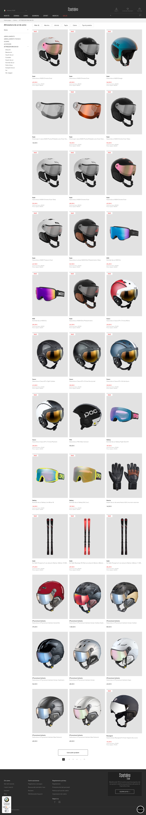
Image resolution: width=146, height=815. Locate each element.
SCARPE (6, 41)
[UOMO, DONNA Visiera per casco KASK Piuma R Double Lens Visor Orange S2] (87, 112)
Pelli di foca (9, 65)
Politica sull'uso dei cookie (60, 790)
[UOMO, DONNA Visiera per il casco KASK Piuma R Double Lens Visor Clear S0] (50, 112)
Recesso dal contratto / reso (36, 787)
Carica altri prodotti (73, 752)
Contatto (6, 790)
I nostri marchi (8, 787)
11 (84, 759)
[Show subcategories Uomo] (27, 29)
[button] (15, 11)
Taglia (66, 25)
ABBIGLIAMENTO (9, 36)
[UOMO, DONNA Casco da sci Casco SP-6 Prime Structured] (87, 354)
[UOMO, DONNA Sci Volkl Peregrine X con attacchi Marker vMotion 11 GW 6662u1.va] (124, 536)
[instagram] (59, 802)
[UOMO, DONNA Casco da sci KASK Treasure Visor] (50, 233)
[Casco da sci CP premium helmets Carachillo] (50, 597)
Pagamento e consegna (35, 784)
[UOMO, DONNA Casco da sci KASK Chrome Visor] (50, 51)
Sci (6, 70)
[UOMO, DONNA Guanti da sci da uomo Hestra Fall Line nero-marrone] (124, 476)
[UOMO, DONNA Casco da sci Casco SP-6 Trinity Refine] (124, 294)
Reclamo (30, 790)
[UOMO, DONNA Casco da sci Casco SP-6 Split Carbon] (50, 354)
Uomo (6, 30)
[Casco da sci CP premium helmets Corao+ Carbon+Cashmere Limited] (87, 597)
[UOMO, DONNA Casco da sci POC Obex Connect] (87, 415)
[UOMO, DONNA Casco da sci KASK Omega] (124, 51)
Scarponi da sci (10, 68)
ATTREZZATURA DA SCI (11, 46)
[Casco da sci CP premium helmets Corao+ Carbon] (124, 597)
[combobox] (126, 15)
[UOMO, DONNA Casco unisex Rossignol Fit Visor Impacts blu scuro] (124, 711)
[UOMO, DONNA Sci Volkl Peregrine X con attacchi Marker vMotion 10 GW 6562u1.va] (50, 536)
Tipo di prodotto (87, 25)
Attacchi (8, 50)
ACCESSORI (7, 44)
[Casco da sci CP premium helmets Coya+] (124, 654)
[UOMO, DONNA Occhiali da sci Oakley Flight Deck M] (124, 415)
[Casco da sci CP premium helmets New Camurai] (50, 711)
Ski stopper (9, 73)
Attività (56, 25)
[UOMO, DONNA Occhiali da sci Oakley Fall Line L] (87, 476)
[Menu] (10, 797)
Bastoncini (8, 52)
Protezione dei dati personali (61, 787)
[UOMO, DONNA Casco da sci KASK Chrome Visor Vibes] (124, 112)
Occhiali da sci (9, 62)
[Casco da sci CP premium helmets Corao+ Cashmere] (50, 654)
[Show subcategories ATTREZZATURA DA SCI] (27, 46)
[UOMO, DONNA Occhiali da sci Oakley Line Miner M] (50, 476)
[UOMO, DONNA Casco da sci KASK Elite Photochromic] (87, 294)
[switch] (7, 811)
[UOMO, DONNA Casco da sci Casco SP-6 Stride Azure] (124, 354)
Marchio (46, 25)
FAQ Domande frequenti (35, 794)
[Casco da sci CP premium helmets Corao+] (87, 654)
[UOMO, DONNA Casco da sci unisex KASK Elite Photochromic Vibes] (87, 233)
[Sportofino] (73, 9)
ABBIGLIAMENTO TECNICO (12, 39)
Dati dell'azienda (9, 784)
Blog (5, 794)
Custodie (8, 57)
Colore (75, 25)
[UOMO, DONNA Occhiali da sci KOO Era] (124, 233)
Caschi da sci (9, 55)
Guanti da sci (9, 60)
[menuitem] (7, 15)
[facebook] (54, 802)
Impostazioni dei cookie (59, 794)
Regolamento (56, 784)
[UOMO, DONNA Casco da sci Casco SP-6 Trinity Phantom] (50, 415)
